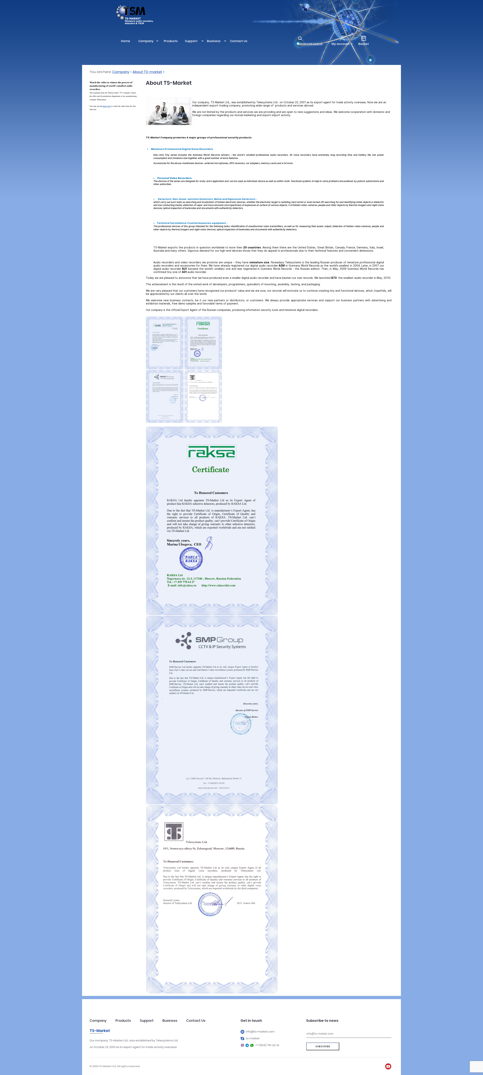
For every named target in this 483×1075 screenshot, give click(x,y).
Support (147, 1020)
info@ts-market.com (260, 1031)
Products (123, 1020)
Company (120, 71)
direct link (107, 106)
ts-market (253, 1038)
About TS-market (147, 71)
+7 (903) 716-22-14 (267, 1045)
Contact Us (195, 1020)
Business (169, 1020)
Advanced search (310, 44)
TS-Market (100, 1030)
